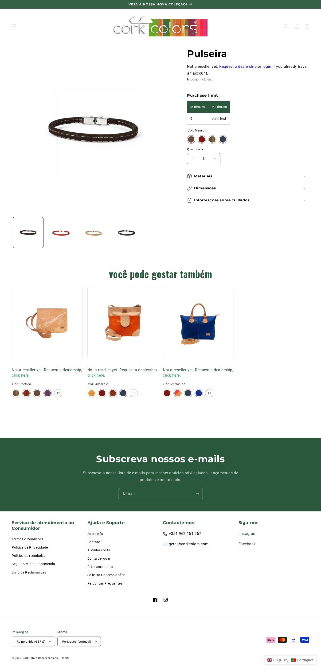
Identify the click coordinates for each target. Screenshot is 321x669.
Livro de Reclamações (29, 572)
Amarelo (91, 393)
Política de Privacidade (30, 547)
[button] (14, 26)
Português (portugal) (76, 641)
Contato (93, 542)
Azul (199, 393)
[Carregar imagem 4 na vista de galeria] (126, 232)
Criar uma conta (100, 567)
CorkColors (30, 658)
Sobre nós (95, 534)
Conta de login (98, 558)
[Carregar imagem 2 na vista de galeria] (61, 232)
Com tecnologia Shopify (53, 658)
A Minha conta (98, 550)
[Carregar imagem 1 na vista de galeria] (28, 232)
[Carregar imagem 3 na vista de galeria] (93, 232)
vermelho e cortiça (177, 393)
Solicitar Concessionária (106, 575)
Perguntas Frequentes (105, 583)
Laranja (26, 393)
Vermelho (202, 139)
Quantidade (195, 149)
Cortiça (212, 139)
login (266, 66)
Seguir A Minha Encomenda (33, 564)
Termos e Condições (27, 539)
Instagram (248, 533)
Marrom (191, 139)
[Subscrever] (197, 493)
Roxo (47, 393)
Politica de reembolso (29, 556)
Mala (16, 364)
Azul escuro (223, 139)
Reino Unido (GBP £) (31, 641)
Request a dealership (238, 66)
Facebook (247, 544)
